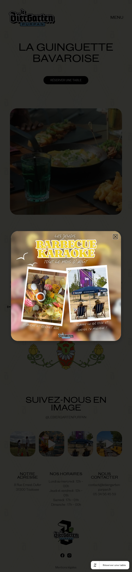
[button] (115, 236)
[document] (66, 286)
